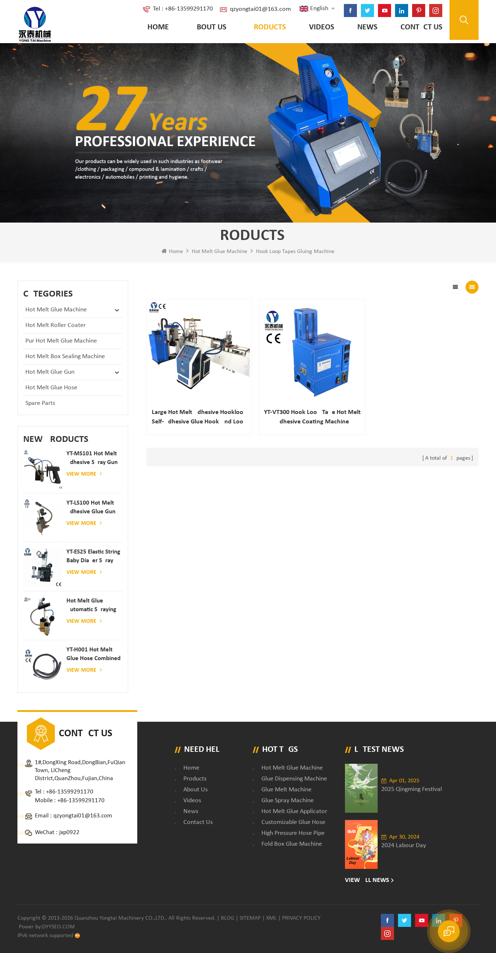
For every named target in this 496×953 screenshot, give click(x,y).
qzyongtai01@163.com (260, 9)
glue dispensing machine (294, 778)
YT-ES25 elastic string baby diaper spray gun (93, 557)
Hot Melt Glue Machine (219, 251)
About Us (209, 27)
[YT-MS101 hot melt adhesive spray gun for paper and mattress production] (43, 469)
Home (158, 27)
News (367, 27)
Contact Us (421, 27)
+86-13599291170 (69, 792)
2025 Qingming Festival (411, 789)
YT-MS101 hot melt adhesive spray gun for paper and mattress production (92, 459)
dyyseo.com (58, 927)
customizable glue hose (293, 822)
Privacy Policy (301, 918)
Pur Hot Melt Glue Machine (61, 340)
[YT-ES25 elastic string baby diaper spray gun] (43, 567)
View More (81, 474)
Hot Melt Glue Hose (51, 387)
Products (267, 27)
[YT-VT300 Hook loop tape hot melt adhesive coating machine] (312, 352)
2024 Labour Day (403, 845)
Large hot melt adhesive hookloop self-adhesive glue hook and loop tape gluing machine (199, 418)
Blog (227, 918)
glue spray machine (287, 800)
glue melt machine (286, 789)
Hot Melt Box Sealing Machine (65, 356)
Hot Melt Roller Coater (55, 325)
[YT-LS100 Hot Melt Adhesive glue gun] (43, 518)
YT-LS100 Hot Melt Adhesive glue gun (90, 507)
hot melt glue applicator (294, 811)
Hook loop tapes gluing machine (295, 251)
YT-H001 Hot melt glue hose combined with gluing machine (93, 655)
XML (271, 918)
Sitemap (250, 918)
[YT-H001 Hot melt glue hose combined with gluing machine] (43, 665)
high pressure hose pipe (293, 833)
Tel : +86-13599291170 (183, 8)
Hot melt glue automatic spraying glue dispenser (91, 606)
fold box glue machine (291, 844)
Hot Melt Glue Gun (49, 372)
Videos (321, 27)
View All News (367, 880)
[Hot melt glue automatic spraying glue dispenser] (43, 616)
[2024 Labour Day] (361, 844)
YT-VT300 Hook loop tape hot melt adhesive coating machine (312, 417)
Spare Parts (40, 403)
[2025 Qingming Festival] (361, 788)
